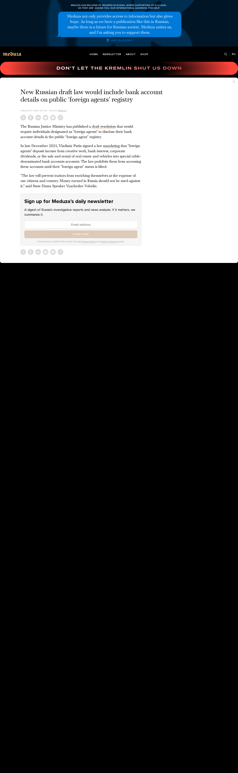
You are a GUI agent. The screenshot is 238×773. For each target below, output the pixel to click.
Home (94, 54)
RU (234, 54)
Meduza (62, 110)
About (131, 54)
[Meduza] (12, 54)
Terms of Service (109, 241)
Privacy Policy (89, 241)
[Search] (225, 54)
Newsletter (112, 54)
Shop (144, 54)
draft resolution (104, 127)
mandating (111, 146)
